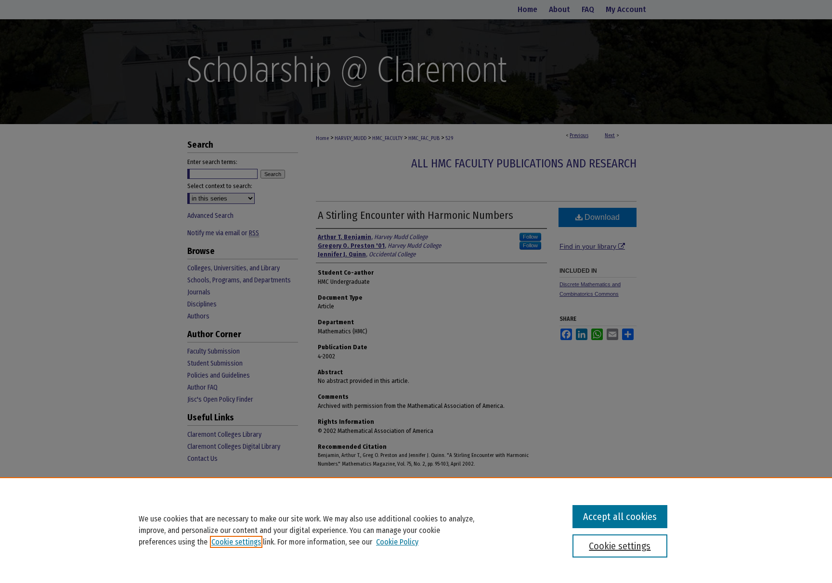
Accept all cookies (620, 516)
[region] (416, 530)
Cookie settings (236, 541)
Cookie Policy (397, 541)
